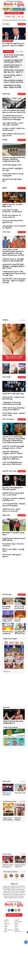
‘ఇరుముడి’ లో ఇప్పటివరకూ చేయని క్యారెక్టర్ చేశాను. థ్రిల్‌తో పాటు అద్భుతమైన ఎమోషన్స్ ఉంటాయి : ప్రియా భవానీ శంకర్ (12, 460)
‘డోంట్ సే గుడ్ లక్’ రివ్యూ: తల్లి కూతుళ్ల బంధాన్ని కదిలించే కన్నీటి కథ (13, 409)
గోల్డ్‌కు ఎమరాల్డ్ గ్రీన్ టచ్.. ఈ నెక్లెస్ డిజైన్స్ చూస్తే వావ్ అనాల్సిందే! (14, 342)
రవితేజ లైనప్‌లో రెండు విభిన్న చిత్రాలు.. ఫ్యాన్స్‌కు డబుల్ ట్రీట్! (12, 86)
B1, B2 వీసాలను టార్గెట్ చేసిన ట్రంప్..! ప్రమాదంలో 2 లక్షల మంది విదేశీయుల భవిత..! (13, 46)
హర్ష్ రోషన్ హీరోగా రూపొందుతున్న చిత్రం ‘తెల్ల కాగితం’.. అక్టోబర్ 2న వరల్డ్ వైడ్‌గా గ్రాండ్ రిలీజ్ (13, 72)
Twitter (12, 910)
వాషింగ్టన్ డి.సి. (17, 920)
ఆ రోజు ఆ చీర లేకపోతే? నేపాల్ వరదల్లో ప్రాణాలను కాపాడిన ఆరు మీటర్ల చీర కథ (13, 111)
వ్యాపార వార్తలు (7, 923)
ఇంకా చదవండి (22, 24)
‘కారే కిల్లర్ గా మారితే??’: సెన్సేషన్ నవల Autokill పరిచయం (13, 129)
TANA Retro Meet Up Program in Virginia (8, 862)
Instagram (19, 910)
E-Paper (8, 17)
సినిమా (16, 20)
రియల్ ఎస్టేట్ (6, 920)
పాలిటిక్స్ (13, 20)
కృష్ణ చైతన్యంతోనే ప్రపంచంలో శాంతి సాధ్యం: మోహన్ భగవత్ (19, 634)
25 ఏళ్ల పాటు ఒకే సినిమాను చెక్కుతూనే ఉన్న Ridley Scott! (13, 499)
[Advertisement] (14, 302)
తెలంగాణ (16, 926)
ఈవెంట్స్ (5, 925)
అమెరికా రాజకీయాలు (8, 41)
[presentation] (3, 34)
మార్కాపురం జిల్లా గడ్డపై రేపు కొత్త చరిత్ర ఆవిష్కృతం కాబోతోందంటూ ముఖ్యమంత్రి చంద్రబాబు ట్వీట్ (13, 62)
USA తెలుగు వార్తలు (7, 20)
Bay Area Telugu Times (14, 13)
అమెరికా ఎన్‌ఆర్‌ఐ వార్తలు (9, 930)
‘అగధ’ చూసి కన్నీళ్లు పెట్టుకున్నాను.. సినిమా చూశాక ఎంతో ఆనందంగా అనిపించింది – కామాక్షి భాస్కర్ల (12, 464)
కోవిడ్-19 (6, 921)
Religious (16, 923)
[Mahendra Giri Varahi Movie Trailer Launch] (8, 787)
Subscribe (19, 16)
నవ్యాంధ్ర (16, 925)
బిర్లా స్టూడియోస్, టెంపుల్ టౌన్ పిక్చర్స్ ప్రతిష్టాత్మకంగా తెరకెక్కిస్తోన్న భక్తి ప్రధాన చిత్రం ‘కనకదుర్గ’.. (13, 266)
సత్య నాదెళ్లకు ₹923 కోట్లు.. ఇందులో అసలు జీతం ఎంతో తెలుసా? (12, 124)
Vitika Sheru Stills (20, 793)
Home (2, 20)
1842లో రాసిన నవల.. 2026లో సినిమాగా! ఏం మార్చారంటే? (11, 510)
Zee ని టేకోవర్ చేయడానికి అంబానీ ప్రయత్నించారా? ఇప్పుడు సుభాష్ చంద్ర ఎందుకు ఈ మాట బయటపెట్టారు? (13, 118)
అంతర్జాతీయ (16, 930)
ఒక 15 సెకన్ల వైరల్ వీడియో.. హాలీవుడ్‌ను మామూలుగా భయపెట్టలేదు (13, 505)
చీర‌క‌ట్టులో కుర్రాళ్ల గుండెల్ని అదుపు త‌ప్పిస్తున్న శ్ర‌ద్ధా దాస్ (13, 722)
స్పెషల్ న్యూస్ (23, 20)
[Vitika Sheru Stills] (20, 787)
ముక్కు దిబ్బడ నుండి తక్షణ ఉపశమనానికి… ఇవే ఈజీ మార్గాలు (12, 211)
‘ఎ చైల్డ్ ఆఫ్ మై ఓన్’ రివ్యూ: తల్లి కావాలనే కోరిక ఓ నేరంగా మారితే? (11, 403)
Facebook (9, 910)
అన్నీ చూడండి (23, 781)
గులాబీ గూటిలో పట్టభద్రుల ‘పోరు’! (12, 165)
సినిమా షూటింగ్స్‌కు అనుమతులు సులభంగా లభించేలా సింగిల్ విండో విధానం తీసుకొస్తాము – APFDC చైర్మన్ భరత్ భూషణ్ (13, 83)
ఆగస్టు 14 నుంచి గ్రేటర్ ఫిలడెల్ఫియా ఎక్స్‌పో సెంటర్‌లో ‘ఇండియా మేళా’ (8, 812)
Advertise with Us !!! (14, 915)
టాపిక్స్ (19, 20)
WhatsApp (15, 910)
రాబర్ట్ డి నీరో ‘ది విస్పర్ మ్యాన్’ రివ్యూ (13, 394)
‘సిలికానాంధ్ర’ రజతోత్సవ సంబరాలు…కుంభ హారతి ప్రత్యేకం (19, 812)
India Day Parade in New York (20, 862)
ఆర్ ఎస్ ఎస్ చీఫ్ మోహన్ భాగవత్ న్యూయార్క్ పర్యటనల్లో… (13, 56)
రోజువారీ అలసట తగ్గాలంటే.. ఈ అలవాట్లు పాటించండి (11, 216)
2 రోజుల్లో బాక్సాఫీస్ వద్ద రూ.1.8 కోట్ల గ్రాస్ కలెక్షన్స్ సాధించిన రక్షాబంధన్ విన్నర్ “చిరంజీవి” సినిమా (13, 68)
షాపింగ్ (5, 931)
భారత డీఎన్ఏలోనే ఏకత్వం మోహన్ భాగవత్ (7, 621)
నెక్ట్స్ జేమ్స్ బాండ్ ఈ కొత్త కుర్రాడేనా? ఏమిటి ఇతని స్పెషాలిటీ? (12, 489)
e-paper (6, 926)
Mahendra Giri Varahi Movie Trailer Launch (6, 795)
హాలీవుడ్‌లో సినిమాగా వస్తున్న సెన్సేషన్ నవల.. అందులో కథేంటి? (13, 494)
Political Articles (17, 931)
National (16, 928)
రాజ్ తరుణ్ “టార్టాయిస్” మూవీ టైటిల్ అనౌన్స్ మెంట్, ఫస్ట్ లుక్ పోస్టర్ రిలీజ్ (13, 260)
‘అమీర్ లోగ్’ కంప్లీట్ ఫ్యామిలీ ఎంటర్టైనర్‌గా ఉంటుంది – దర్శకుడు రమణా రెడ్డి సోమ (12, 453)
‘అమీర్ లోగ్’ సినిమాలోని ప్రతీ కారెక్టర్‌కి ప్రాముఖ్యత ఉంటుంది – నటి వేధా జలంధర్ (13, 448)
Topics (5, 928)
